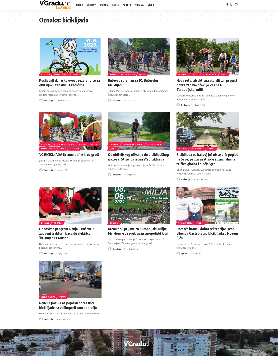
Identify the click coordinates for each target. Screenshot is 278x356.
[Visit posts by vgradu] (178, 253)
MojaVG (82, 144)
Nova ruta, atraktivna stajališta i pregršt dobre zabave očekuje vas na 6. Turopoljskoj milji (206, 85)
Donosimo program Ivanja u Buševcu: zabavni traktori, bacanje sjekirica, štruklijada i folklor (66, 233)
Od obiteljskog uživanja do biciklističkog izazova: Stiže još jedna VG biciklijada (138, 156)
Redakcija (48, 100)
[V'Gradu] (55, 5)
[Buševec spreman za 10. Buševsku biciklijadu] (139, 56)
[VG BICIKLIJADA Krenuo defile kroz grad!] (70, 131)
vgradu (184, 253)
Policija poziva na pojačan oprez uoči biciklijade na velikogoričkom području (68, 305)
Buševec (45, 223)
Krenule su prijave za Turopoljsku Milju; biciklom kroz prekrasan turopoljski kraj (138, 231)
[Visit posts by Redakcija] (41, 100)
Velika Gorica (61, 74)
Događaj (45, 74)
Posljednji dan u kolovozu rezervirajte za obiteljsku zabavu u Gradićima (69, 82)
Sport (113, 74)
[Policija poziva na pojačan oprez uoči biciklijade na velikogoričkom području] (70, 279)
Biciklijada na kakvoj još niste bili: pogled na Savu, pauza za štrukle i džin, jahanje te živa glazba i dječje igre (207, 159)
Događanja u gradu (64, 144)
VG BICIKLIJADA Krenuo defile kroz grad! (69, 154)
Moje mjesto (197, 149)
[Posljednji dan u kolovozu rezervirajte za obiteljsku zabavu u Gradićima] (70, 56)
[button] (236, 5)
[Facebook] (227, 5)
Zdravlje (74, 149)
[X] (231, 5)
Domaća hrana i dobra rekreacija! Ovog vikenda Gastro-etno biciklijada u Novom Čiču (207, 233)
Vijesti (76, 74)
